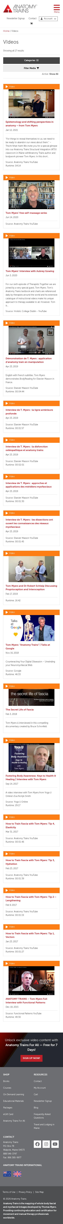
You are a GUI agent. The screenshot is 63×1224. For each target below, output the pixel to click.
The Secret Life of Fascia (20, 710)
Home (6, 31)
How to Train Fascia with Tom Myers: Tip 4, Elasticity (30, 826)
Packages (7, 1108)
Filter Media (30, 68)
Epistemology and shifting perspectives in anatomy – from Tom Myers (30, 124)
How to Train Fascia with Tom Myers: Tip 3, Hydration (30, 862)
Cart (36, 1094)
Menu (56, 12)
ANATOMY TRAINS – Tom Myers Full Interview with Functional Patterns (26, 1001)
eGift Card (8, 1114)
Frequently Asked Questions (42, 1116)
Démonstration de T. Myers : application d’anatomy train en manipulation (29, 360)
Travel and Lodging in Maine (44, 1126)
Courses (7, 1088)
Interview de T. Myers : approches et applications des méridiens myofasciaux (29, 485)
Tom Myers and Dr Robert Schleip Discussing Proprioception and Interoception (31, 588)
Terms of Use (9, 1192)
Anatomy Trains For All (14, 1121)
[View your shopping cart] (31, 24)
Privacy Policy (25, 1192)
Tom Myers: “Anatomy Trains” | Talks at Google (28, 647)
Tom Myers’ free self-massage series (26, 213)
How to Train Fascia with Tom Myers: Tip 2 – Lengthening (31, 899)
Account (48, 19)
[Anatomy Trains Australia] (7, 1174)
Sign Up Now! (31, 1058)
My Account (40, 1088)
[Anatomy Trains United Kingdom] (17, 1174)
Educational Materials (13, 1101)
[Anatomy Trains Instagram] (46, 1144)
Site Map (39, 1192)
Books (6, 1081)
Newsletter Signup (16, 19)
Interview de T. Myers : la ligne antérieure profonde (29, 412)
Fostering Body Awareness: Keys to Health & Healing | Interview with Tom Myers (31, 778)
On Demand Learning (13, 1094)
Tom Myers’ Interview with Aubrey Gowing (30, 271)
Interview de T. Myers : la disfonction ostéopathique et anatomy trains (27, 449)
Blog (36, 1108)
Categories (29, 60)
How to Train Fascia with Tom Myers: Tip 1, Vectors (30, 935)
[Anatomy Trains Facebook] (37, 1144)
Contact (33, 19)
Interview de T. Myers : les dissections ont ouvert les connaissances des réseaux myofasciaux (29, 523)
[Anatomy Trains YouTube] (55, 1144)
